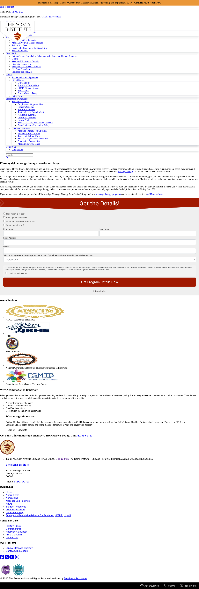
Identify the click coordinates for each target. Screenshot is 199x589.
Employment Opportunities (30, 104)
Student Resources (20, 101)
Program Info (190, 585)
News (9, 503)
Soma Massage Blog (27, 93)
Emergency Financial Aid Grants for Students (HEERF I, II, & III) (39, 515)
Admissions (12, 497)
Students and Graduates (17, 99)
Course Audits (24, 120)
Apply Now (17, 149)
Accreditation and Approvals (25, 77)
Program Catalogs (26, 107)
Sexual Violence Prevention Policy (34, 125)
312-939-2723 (16, 11)
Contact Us (11, 147)
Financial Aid (12, 53)
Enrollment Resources (75, 578)
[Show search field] (7, 157)
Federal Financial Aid (22, 72)
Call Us (171, 585)
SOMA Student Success (29, 88)
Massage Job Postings (18, 500)
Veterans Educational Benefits (25, 61)
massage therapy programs (108, 194)
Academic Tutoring (27, 115)
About (9, 74)
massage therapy (125, 171)
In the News (17, 96)
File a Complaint (14, 534)
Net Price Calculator (21, 69)
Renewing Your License (29, 133)
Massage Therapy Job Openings (32, 131)
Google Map (62, 458)
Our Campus (24, 83)
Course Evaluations (27, 117)
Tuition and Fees (19, 45)
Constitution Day (14, 512)
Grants (15, 58)
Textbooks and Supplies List (31, 112)
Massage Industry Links (29, 144)
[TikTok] (21, 557)
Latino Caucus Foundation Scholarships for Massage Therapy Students (44, 56)
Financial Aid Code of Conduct (26, 66)
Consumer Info (14, 528)
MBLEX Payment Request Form (33, 138)
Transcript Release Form (29, 136)
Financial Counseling (21, 64)
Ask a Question (152, 585)
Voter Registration (15, 509)
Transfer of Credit (20, 50)
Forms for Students (26, 109)
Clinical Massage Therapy (19, 548)
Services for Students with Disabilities (29, 48)
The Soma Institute (17, 464)
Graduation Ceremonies (29, 141)
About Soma (12, 495)
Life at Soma (18, 80)
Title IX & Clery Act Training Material (35, 122)
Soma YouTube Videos (28, 85)
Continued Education (17, 550)
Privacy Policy (13, 525)
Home (9, 492)
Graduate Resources (21, 128)
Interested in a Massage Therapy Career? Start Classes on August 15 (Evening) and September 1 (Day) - (99, 2)
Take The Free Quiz (51, 16)
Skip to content (7, 7)
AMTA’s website (155, 194)
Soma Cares (23, 90)
